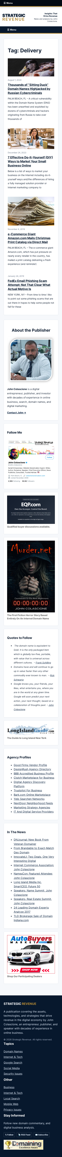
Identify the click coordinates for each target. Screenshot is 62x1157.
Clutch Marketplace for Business (34, 777)
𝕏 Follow (9, 1134)
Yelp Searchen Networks (29, 799)
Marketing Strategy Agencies (32, 807)
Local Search (12, 1098)
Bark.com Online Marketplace (32, 794)
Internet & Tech (13, 1057)
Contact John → (16, 412)
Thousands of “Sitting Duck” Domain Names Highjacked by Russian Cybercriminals (29, 89)
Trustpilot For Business (28, 790)
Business (9, 1087)
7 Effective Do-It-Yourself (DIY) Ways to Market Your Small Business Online (30, 161)
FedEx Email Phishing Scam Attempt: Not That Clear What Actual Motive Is (29, 285)
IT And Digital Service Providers (34, 811)
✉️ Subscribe (41, 1134)
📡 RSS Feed (24, 1134)
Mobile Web (11, 1104)
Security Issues (13, 1073)
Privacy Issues (12, 1109)
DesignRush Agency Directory (32, 769)
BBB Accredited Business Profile (34, 773)
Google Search (13, 1062)
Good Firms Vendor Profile (30, 765)
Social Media (12, 1068)
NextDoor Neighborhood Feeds (33, 803)
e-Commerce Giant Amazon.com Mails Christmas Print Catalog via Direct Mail (29, 238)
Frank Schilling (43, 662)
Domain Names (13, 1051)
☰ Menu (8, 3)
